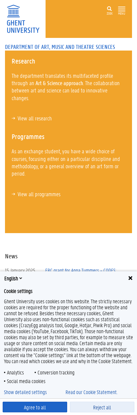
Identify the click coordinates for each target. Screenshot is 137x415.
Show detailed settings (25, 392)
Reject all (102, 407)
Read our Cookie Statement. (91, 392)
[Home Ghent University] (25, 18)
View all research (35, 118)
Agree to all (35, 407)
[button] (122, 9)
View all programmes (39, 194)
